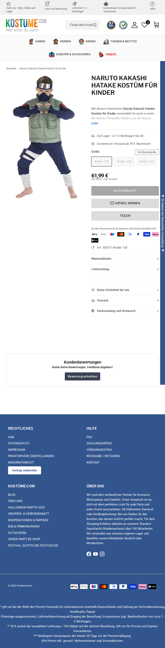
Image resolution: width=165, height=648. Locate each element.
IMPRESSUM (16, 450)
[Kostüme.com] (26, 25)
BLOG (11, 495)
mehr (94, 123)
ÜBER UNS (15, 501)
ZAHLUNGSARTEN (99, 443)
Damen (40, 41)
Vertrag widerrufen (24, 470)
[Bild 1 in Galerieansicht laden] (44, 138)
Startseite (11, 68)
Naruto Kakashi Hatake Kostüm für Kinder (43, 68)
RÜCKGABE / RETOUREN (103, 456)
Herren (65, 41)
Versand (102, 300)
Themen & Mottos (123, 41)
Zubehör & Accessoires (73, 54)
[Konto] (134, 25)
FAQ (89, 437)
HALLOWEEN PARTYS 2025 (26, 507)
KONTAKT (93, 462)
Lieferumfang (100, 269)
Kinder (91, 41)
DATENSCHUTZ (18, 443)
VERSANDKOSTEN (99, 450)
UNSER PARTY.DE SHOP (24, 539)
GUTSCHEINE (17, 533)
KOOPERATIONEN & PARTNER (28, 520)
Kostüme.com (24, 585)
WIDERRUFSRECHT (21, 462)
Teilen (125, 216)
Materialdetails (101, 258)
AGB (11, 437)
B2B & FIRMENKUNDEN (24, 526)
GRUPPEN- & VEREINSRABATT (28, 514)
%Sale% (110, 54)
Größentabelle (146, 152)
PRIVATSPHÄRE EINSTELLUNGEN (31, 456)
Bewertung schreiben (82, 376)
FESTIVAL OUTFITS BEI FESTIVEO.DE (33, 545)
